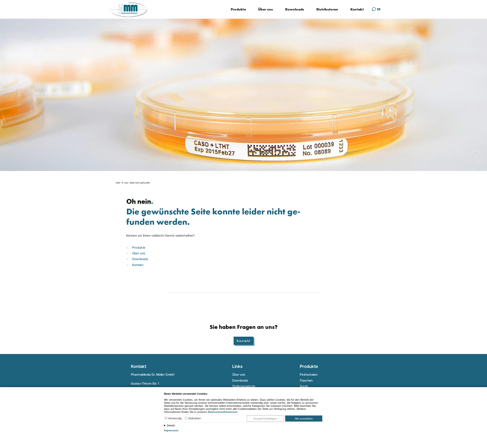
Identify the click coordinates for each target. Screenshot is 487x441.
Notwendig (175, 418)
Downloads (294, 9)
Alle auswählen (304, 418)
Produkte (238, 9)
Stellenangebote (243, 386)
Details (171, 425)
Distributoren (327, 9)
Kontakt (357, 9)
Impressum (171, 430)
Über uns (265, 9)
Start (118, 183)
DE (378, 9)
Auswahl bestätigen (265, 418)
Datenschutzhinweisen (222, 411)
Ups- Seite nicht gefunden (137, 183)
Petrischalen (309, 374)
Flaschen (306, 380)
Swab (304, 386)
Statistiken (194, 418)
